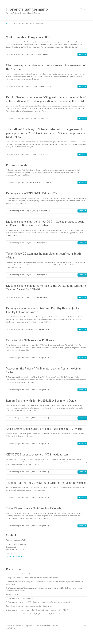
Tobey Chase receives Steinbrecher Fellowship (34, 508)
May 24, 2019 (30, 358)
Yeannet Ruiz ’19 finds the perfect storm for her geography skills (46, 482)
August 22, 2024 (31, 86)
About (8, 24)
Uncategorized (43, 54)
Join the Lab (19, 24)
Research (30, 24)
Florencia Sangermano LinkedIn (81, 9)
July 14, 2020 (30, 243)
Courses (39, 24)
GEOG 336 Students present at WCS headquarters (37, 454)
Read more (82, 54)
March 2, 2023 (31, 118)
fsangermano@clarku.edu (15, 556)
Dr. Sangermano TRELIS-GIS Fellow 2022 (31, 193)
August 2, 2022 (31, 211)
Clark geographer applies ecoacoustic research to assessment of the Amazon (32, 578)
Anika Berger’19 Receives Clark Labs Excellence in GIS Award (44, 428)
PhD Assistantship (17, 165)
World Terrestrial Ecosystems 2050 (28, 37)
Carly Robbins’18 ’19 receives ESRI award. (31, 340)
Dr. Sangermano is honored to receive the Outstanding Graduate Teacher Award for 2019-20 (37, 610)
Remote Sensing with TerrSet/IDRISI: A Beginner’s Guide (41, 400)
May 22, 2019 (30, 418)
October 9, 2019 (31, 329)
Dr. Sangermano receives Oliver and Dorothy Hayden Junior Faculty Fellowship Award (35, 614)
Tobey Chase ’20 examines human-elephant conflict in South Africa (29, 606)
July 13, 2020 (30, 297)
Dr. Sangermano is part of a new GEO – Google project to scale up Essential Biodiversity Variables (39, 602)
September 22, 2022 (33, 183)
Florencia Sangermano (27, 9)
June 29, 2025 (30, 54)
